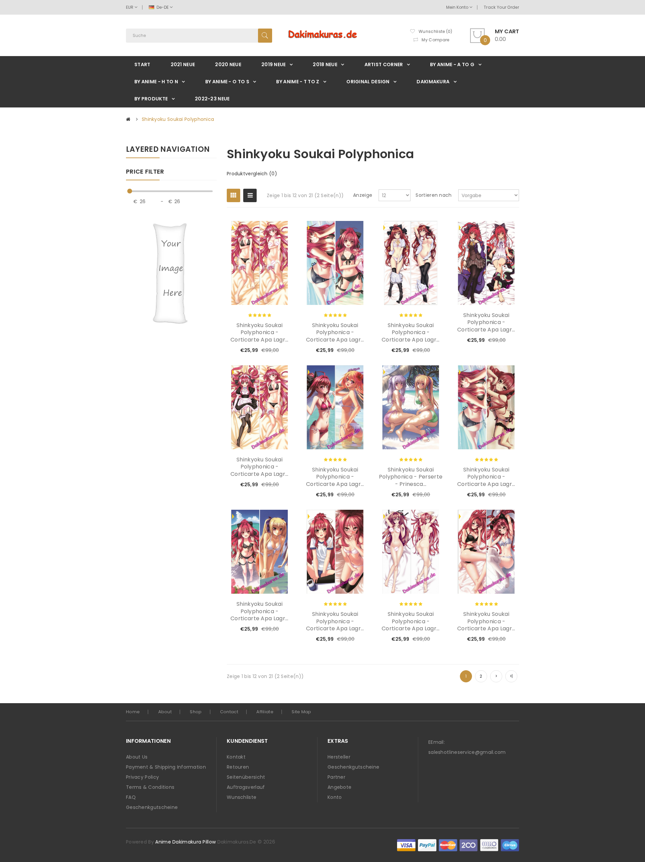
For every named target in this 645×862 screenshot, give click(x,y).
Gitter (233, 195)
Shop (196, 712)
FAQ (131, 797)
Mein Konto (457, 7)
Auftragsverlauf (246, 787)
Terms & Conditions (150, 787)
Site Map (301, 712)
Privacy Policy (142, 777)
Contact (229, 712)
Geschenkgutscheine (152, 807)
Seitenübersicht (246, 777)
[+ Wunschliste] (265, 351)
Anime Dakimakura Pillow (185, 841)
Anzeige (362, 195)
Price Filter (145, 172)
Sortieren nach (434, 195)
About (165, 712)
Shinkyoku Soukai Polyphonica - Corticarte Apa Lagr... (259, 333)
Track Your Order (501, 7)
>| (511, 676)
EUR (130, 7)
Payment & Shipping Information (166, 767)
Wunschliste (241, 797)
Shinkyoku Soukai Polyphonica (178, 119)
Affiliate (264, 712)
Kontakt (236, 757)
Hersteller (339, 757)
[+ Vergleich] (276, 351)
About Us (136, 757)
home (133, 712)
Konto (335, 797)
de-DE (163, 7)
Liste (250, 195)
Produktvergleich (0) (252, 173)
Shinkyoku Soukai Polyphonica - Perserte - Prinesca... (411, 477)
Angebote (339, 787)
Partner (336, 777)
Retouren (238, 767)
